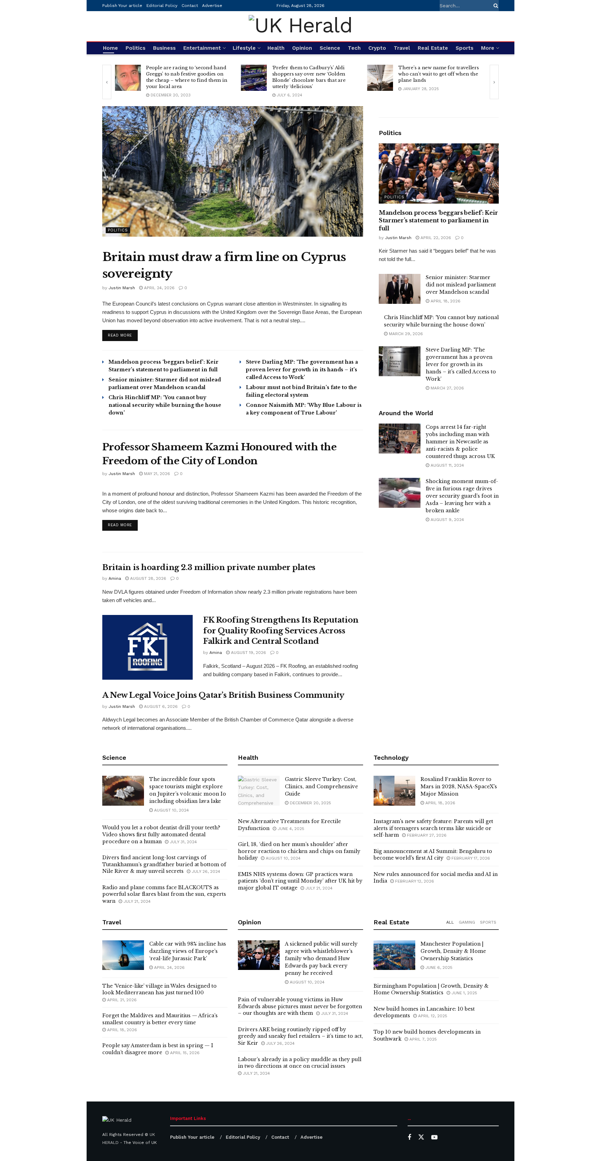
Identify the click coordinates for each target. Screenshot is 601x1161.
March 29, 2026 (405, 333)
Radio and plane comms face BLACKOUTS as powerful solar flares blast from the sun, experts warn (164, 894)
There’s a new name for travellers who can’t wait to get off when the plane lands (438, 74)
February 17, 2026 (470, 858)
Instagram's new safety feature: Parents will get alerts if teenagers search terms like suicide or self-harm (433, 828)
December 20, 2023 (170, 95)
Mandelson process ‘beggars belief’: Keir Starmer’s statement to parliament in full (438, 220)
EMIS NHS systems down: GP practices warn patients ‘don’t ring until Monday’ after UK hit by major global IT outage (300, 881)
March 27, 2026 (446, 388)
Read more (123, 335)
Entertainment (202, 48)
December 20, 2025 (309, 802)
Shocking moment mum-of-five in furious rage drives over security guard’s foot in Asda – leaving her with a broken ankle (462, 496)
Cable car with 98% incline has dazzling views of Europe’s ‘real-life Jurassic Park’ (187, 951)
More (487, 48)
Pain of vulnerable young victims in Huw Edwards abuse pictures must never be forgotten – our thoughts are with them (300, 1006)
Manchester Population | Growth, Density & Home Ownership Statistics (453, 951)
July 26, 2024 (205, 871)
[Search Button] (494, 5)
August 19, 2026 (248, 652)
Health (276, 48)
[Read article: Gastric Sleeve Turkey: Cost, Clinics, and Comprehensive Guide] (259, 791)
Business (164, 48)
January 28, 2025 (420, 89)
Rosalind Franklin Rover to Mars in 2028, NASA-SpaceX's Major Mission (458, 786)
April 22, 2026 (435, 237)
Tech (354, 48)
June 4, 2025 (290, 828)
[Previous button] (106, 82)
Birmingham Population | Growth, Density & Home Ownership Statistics (431, 989)
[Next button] (494, 82)
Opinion (302, 48)
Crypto (377, 48)
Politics (135, 48)
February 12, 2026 (414, 881)
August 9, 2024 (446, 519)
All (450, 922)
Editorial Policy (161, 5)
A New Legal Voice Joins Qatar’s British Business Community (223, 695)
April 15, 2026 (184, 1052)
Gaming (467, 922)
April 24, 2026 (159, 287)
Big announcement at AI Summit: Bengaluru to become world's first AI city (433, 854)
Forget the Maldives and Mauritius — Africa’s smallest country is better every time (160, 1019)
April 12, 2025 (432, 1015)
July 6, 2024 (288, 95)
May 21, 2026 (156, 473)
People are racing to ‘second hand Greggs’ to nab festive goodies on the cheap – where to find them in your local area (186, 77)
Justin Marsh (122, 287)
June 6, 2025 (438, 967)
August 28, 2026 (147, 578)
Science (330, 48)
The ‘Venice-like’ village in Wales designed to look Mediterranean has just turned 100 (159, 989)
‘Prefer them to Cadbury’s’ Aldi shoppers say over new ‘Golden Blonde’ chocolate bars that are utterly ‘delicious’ (309, 77)
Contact (190, 5)
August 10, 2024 (171, 810)
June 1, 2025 (463, 992)
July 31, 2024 (182, 841)
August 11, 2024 (446, 465)
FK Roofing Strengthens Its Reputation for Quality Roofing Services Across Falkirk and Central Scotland (281, 630)
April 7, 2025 (422, 1039)
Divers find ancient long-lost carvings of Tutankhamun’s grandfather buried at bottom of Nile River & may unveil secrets (164, 864)
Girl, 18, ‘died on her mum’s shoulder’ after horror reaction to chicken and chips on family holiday (299, 851)
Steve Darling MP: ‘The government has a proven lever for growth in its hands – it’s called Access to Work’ (302, 369)
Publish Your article (122, 5)
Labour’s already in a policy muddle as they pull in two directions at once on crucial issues (299, 1062)
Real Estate (433, 48)
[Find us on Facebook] (409, 1138)
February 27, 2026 (426, 835)
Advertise (212, 5)
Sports (464, 48)
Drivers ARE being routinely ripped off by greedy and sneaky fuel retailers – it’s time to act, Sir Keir (300, 1036)
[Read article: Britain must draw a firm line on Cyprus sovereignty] (232, 171)
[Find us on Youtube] (434, 1138)
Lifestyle (244, 48)
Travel (402, 48)
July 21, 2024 (136, 901)
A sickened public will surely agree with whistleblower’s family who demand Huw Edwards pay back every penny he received (321, 958)
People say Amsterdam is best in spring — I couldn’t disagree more (157, 1049)
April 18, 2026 (444, 301)
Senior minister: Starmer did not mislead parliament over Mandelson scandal (461, 284)
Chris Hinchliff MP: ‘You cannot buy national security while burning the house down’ (165, 405)
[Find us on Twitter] (421, 1137)
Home (110, 48)
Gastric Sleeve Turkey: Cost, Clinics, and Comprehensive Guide (321, 786)
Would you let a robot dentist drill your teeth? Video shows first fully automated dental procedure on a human (161, 834)
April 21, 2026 (121, 999)
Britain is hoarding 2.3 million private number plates (208, 567)
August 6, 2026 (160, 706)
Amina (115, 578)
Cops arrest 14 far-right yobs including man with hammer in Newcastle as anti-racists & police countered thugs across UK (460, 441)
